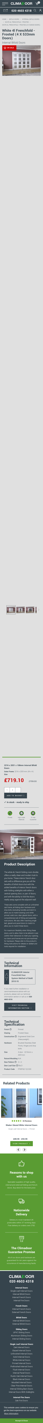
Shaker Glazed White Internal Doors (21, 1125)
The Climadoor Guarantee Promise (21, 1250)
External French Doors (21, 1312)
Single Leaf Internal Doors (17, 1129)
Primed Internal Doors (21, 1363)
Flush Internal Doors (21, 1369)
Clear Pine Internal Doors (21, 1385)
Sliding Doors (21, 1329)
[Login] (40, 11)
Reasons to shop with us (21, 1174)
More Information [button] (11, 1414)
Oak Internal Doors (22, 1347)
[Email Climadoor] (5, 11)
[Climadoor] (21, 3)
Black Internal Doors (21, 1379)
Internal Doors (21, 1287)
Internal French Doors (21, 1297)
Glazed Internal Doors (21, 1350)
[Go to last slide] (18, 1149)
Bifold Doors (14, 19)
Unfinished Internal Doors (21, 1353)
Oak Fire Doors (21, 1400)
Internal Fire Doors (21, 1300)
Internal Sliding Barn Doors (21, 1389)
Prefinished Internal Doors (22, 1366)
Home (4, 19)
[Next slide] (24, 1149)
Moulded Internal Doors (22, 1382)
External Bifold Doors (21, 1324)
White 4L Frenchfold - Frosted (17, 22)
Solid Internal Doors (21, 1357)
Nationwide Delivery (22, 1212)
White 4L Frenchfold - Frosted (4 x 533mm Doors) (21, 25)
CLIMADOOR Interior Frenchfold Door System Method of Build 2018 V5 (22, 977)
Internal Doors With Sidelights (21, 1392)
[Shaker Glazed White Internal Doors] (21, 1103)
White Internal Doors (21, 1360)
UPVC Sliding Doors (21, 1332)
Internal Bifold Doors (30, 19)
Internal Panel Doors (21, 1373)
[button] (37, 48)
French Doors (21, 1306)
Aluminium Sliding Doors (21, 1335)
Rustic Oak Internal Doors (21, 1376)
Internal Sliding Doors (21, 1338)
